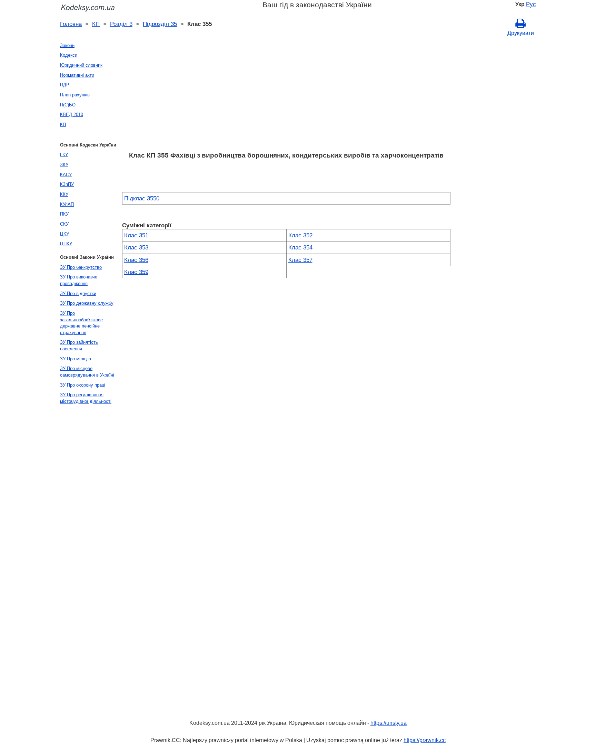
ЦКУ (64, 234)
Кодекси (68, 55)
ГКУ (64, 154)
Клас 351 (136, 235)
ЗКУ (64, 164)
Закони (67, 45)
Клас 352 (300, 235)
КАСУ (66, 174)
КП (96, 23)
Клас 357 (300, 259)
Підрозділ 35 (160, 23)
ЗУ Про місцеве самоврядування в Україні (87, 372)
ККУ (64, 194)
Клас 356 (136, 259)
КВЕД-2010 (71, 114)
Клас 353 (136, 247)
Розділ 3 (121, 23)
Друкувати (520, 33)
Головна (71, 23)
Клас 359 (136, 271)
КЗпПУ (67, 184)
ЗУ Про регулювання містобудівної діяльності (85, 398)
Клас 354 (300, 247)
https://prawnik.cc (425, 740)
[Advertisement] (286, 95)
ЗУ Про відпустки (78, 293)
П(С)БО (68, 104)
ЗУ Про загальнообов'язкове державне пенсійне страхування (81, 323)
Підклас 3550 (141, 198)
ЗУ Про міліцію (75, 358)
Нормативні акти (77, 75)
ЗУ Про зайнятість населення (79, 345)
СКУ (64, 224)
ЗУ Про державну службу (86, 303)
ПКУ (64, 214)
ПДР (64, 84)
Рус (531, 4)
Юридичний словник (81, 65)
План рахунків (75, 94)
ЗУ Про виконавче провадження (78, 280)
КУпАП (67, 204)
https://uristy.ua (388, 723)
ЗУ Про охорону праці (82, 385)
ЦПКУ (66, 243)
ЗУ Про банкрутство (81, 267)
